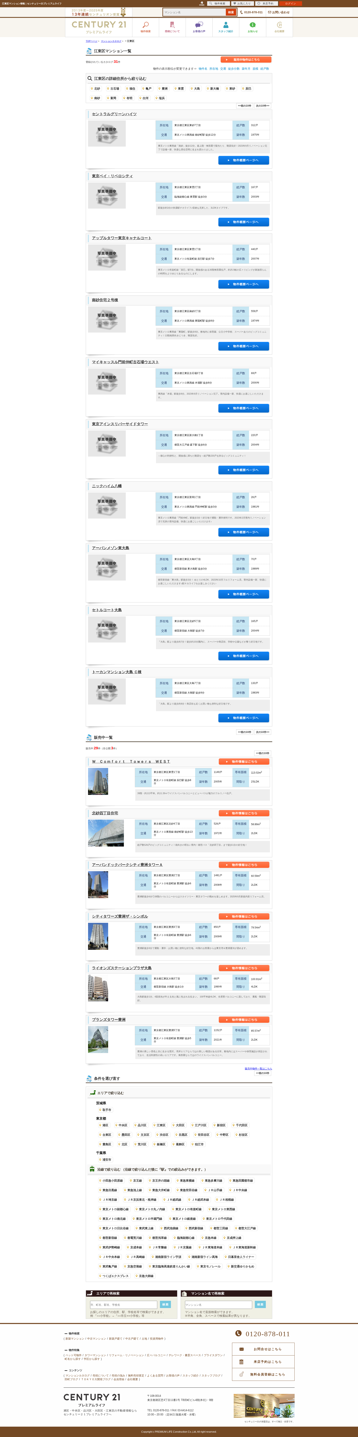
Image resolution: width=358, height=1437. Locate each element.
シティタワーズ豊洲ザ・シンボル (120, 916)
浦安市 (107, 1159)
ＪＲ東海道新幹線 (244, 1247)
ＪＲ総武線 (174, 1199)
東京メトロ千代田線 (219, 1218)
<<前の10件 (244, 105)
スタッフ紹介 (191, 1375)
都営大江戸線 (247, 1228)
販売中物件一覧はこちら (258, 1068)
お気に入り (244, 3)
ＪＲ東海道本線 (212, 1247)
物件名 (203, 68)
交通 (223, 68)
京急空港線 (134, 1266)
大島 (197, 88)
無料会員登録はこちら (267, 1374)
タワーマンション (95, 1355)
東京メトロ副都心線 (116, 1209)
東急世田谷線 (188, 1190)
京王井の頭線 (161, 1180)
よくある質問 (155, 1375)
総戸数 (264, 68)
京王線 (137, 1180)
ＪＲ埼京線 (110, 1199)
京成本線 (136, 1247)
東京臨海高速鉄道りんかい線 (171, 1266)
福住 (132, 88)
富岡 (113, 98)
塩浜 (162, 98)
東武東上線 (146, 1228)
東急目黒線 (110, 1190)
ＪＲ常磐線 (159, 1247)
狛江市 (199, 1144)
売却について (101, 1375)
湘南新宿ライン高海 (205, 1256)
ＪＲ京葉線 (184, 1247)
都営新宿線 (110, 1237)
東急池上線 (134, 1190)
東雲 (181, 88)
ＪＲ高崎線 (137, 1256)
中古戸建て (132, 1338)
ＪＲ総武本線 (200, 1199)
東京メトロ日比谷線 (116, 1228)
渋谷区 (164, 1134)
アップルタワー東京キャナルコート (122, 238)
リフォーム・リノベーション (126, 1355)
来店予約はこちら (268, 1361)
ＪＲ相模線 (226, 1199)
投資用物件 (156, 1338)
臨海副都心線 (186, 1237)
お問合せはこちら (268, 1349)
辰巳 (248, 88)
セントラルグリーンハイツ (114, 114)
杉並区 (243, 1134)
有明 (129, 98)
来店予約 (268, 3)
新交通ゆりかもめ (242, 1266)
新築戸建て (115, 1338)
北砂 (97, 88)
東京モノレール (210, 1266)
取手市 (107, 1109)
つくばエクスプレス (116, 1276)
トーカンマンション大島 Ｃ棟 (117, 672)
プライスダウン (213, 1355)
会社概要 (132, 1379)
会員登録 (119, 1379)
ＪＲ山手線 (215, 1190)
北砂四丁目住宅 (105, 813)
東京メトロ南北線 (114, 1218)
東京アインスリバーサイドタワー (120, 424)
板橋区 (161, 1144)
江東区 (161, 1125)
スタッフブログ (211, 1375)
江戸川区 (201, 1125)
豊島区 (107, 1144)
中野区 (224, 1134)
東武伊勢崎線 (111, 1247)
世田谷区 (203, 1134)
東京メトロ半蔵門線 (149, 1218)
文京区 (145, 1134)
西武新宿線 (196, 1228)
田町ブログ (71, 1379)
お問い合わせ (281, 12)
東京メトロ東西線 (223, 1209)
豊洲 (165, 88)
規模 (255, 68)
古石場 (114, 88)
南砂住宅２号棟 (105, 300)
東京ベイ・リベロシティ (112, 176)
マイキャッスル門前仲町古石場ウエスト (125, 362)
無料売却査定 (136, 1375)
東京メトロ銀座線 (184, 1218)
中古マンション (96, 1338)
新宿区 (221, 1125)
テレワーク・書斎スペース (185, 1355)
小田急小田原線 (113, 1180)
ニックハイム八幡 (107, 486)
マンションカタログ (77, 1375)
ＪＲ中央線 (240, 1190)
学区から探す (92, 1358)
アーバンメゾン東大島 (110, 548)
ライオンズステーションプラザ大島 (122, 968)
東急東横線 (187, 1180)
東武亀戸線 (110, 1266)
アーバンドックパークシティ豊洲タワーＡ (127, 865)
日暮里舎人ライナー (241, 1256)
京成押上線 (234, 1237)
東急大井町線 (161, 1190)
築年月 (246, 68)
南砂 (97, 98)
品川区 (142, 1125)
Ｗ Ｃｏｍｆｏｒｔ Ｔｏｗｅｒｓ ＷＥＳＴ (131, 761)
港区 (105, 1125)
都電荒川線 (134, 1237)
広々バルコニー (156, 1355)
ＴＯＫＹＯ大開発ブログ (96, 1379)
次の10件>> (262, 105)
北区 (124, 1144)
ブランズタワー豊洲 (109, 1020)
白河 (146, 98)
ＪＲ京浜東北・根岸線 (141, 1199)
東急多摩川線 (213, 1180)
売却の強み (118, 1375)
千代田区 (242, 1125)
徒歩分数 (234, 68)
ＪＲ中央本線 (111, 1256)
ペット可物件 (73, 1355)
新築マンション (74, 1338)
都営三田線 (221, 1228)
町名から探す (73, 1358)
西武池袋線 (171, 1228)
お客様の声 (173, 1375)
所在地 (213, 68)
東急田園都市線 (243, 1180)
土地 (144, 1338)
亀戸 (148, 88)
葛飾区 (180, 1144)
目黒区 (183, 1134)
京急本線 (210, 1237)
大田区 (180, 1125)
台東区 (107, 1134)
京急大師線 (146, 1276)
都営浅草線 (159, 1237)
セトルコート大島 (107, 610)
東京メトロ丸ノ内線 (152, 1209)
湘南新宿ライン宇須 (168, 1256)
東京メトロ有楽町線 (188, 1209)
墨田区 (126, 1134)
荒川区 (142, 1144)
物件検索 (220, 3)
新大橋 (214, 88)
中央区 (123, 1125)
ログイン (290, 3)
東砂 (232, 88)
